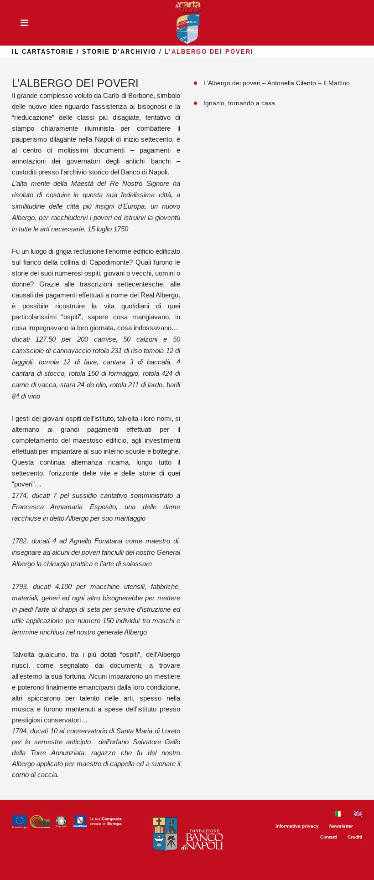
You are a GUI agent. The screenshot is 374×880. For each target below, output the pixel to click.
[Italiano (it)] (339, 815)
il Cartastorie (43, 51)
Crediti (355, 836)
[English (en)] (358, 815)
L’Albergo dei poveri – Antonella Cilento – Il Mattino (276, 83)
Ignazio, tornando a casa (239, 103)
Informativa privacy (297, 826)
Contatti (328, 836)
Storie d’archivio (119, 51)
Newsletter (341, 826)
